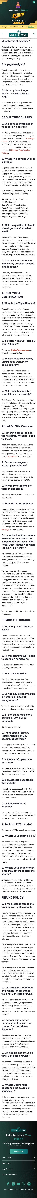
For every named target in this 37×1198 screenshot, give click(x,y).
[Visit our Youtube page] (18, 1184)
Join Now (31, 27)
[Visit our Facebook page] (8, 1184)
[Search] (34, 33)
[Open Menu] (2, 33)
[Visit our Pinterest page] (29, 1184)
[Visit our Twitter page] (23, 1184)
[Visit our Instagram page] (13, 1184)
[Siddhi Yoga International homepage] (18, 1129)
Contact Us (18, 1151)
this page (5, 530)
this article (12, 456)
